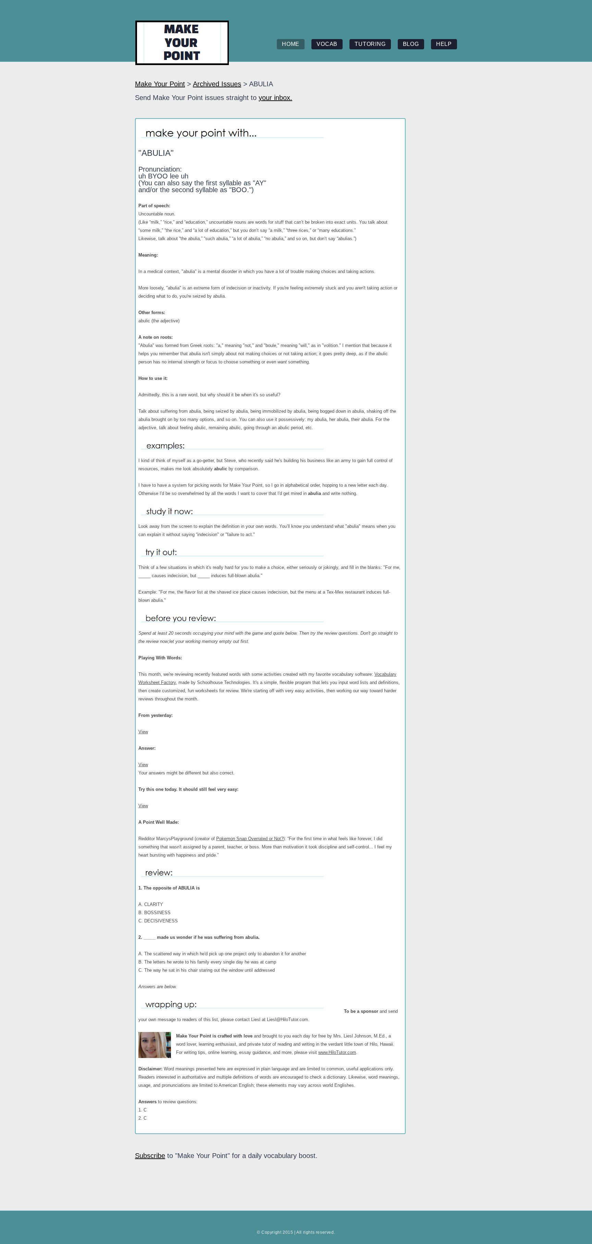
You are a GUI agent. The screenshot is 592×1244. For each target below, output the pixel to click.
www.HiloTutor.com (337, 1052)
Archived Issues (217, 84)
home (290, 44)
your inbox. (275, 97)
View (143, 731)
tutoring (370, 44)
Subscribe (150, 1155)
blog (411, 44)
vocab (327, 44)
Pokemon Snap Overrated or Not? (249, 838)
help (444, 44)
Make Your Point (160, 84)
